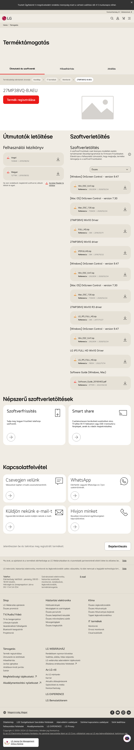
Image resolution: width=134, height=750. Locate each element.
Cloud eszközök (95, 633)
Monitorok (93, 626)
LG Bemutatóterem (56, 700)
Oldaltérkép (8, 722)
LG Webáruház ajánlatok (14, 605)
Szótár (6, 670)
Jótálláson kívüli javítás (13, 667)
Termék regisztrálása (12, 653)
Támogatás (14, 25)
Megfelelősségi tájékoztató (18, 676)
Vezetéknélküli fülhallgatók (15, 626)
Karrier (49, 678)
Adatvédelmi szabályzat (67, 722)
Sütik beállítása (118, 722)
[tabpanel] (67, 263)
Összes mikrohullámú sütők (58, 618)
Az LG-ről (51, 669)
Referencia (82, 189)
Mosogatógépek (53, 622)
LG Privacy (69, 726)
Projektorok (8, 633)
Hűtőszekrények (53, 605)
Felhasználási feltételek (13, 726)
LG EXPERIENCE (55, 694)
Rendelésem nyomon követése (59, 653)
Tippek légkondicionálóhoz (100, 615)
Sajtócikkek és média (55, 684)
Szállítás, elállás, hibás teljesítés (60, 657)
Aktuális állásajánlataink (56, 681)
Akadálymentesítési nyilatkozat (20, 682)
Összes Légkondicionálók (99, 605)
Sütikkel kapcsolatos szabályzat (94, 722)
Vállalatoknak (125, 12)
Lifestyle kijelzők (10, 622)
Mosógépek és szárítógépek (58, 608)
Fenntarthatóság (112, 12)
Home (5, 25)
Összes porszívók (53, 612)
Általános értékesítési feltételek (60, 664)
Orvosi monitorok (96, 629)
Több (124, 560)
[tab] (22, 69)
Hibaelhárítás (9, 660)
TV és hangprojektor (12, 619)
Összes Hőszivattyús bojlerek (101, 612)
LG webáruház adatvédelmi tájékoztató (63, 660)
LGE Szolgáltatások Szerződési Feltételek (35, 722)
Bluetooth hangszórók (13, 629)
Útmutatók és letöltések (14, 657)
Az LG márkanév (53, 674)
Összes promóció (10, 608)
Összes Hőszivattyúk (97, 608)
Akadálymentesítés (35, 726)
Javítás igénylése (10, 664)
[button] (112, 18)
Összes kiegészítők (54, 625)
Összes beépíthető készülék (58, 615)
